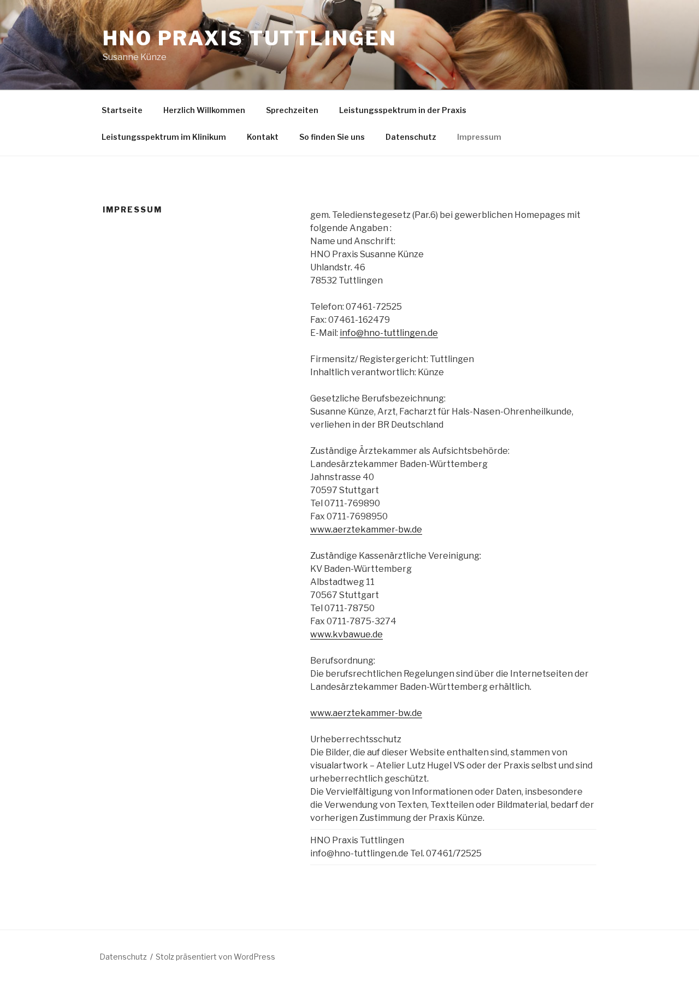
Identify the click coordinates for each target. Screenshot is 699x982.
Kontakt (263, 136)
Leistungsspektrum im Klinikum (164, 136)
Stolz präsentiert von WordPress (215, 956)
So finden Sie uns (332, 136)
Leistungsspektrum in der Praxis (402, 110)
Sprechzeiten (292, 110)
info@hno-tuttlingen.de (389, 333)
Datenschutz (411, 136)
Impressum (479, 136)
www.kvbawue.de (346, 634)
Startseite (122, 110)
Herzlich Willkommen (204, 110)
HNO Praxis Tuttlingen (249, 38)
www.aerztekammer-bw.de (366, 529)
